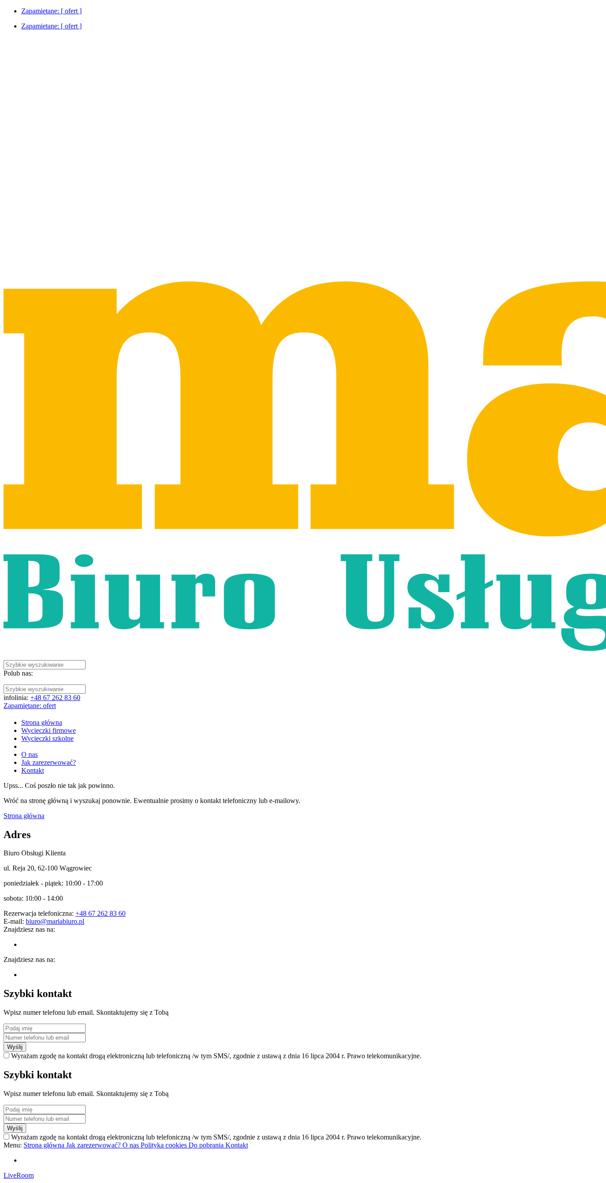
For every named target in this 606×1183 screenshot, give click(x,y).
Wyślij (15, 1047)
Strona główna (24, 815)
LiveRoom (19, 1175)
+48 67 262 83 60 (55, 697)
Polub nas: (18, 673)
